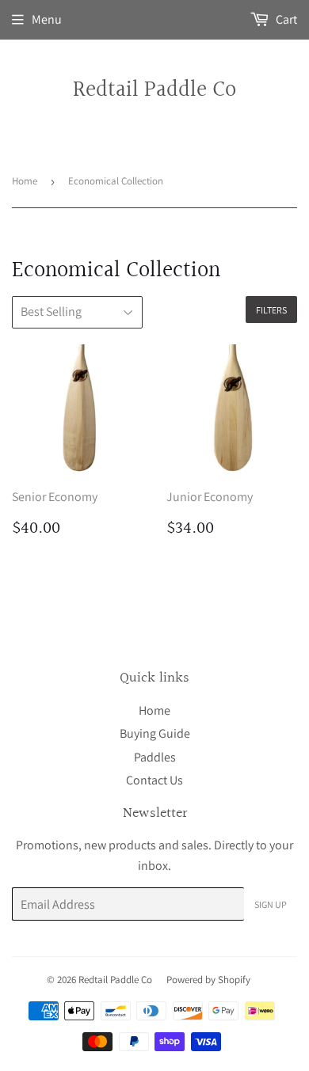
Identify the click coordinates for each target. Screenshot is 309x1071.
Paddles (155, 757)
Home (24, 181)
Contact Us (154, 780)
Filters (271, 310)
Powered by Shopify (208, 979)
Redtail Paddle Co (154, 90)
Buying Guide (155, 733)
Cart (285, 19)
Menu (47, 19)
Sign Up (270, 904)
